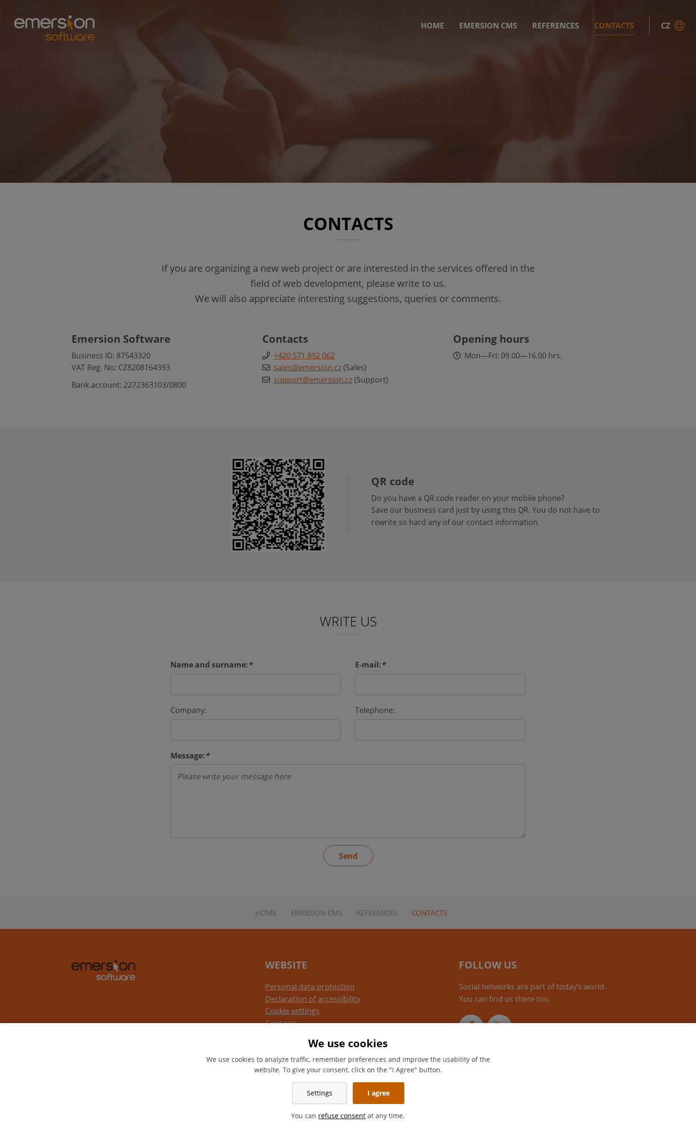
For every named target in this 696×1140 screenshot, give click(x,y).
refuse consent (342, 1115)
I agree (378, 1092)
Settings (319, 1092)
